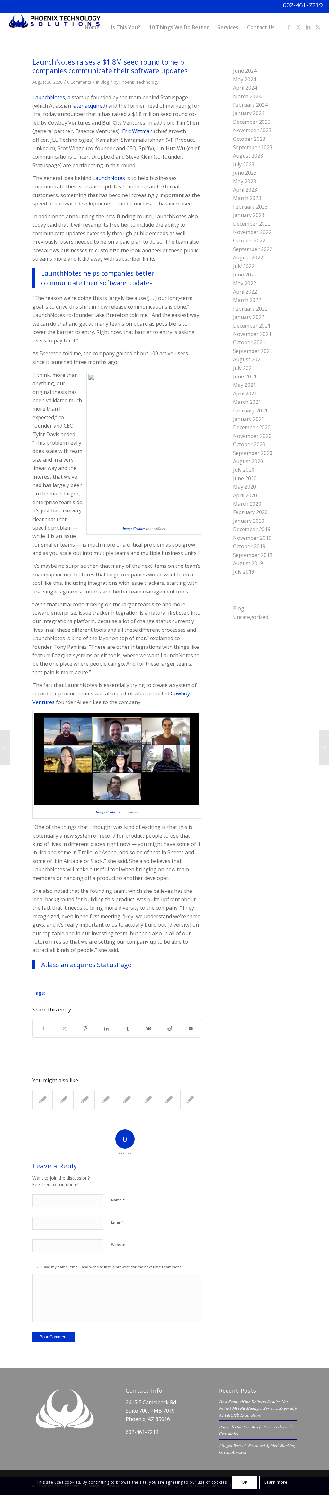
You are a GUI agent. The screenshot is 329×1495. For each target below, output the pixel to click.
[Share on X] (64, 1028)
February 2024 (250, 104)
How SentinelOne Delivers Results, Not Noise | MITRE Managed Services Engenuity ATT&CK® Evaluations (258, 1408)
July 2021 (243, 368)
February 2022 (250, 308)
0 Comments (79, 82)
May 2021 (244, 384)
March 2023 (247, 198)
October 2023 (249, 138)
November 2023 (252, 130)
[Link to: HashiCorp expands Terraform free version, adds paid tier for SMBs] (190, 1099)
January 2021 (248, 418)
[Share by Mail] (190, 1028)
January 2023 (248, 215)
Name (118, 1199)
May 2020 (244, 486)
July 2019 (243, 571)
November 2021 (252, 334)
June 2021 (245, 376)
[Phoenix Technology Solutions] (54, 27)
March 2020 (247, 503)
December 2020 (252, 427)
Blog (105, 82)
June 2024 (245, 70)
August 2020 (248, 461)
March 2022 (247, 300)
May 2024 (244, 79)
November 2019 (252, 537)
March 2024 (247, 96)
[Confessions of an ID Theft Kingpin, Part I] (5, 747)
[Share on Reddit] (169, 1028)
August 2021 (248, 359)
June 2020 (245, 478)
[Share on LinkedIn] (106, 1028)
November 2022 (252, 232)
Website (118, 1244)
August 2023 (248, 155)
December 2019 (252, 529)
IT (48, 993)
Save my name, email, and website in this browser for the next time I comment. (111, 1266)
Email (117, 1222)
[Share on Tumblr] (127, 1028)
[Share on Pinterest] (85, 1028)
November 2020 (252, 435)
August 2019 (248, 563)
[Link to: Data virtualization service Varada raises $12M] (106, 1099)
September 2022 (252, 249)
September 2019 (252, 554)
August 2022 (248, 257)
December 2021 (252, 325)
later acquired (88, 105)
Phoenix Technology (138, 82)
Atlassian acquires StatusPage (86, 964)
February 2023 (250, 206)
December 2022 (252, 223)
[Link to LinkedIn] (308, 27)
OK (244, 1482)
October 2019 (249, 546)
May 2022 (244, 283)
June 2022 (245, 274)
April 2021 (245, 393)
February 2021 (250, 410)
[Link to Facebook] (289, 27)
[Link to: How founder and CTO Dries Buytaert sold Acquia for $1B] (127, 1099)
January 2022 (248, 317)
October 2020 (249, 444)
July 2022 (243, 266)
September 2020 (252, 453)
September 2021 (252, 351)
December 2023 (252, 121)
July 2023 (243, 164)
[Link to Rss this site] (318, 27)
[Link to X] (298, 27)
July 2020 (243, 469)
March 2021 (247, 401)
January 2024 (248, 113)
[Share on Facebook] (43, 1028)
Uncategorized (250, 617)
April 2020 (245, 495)
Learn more (276, 1482)
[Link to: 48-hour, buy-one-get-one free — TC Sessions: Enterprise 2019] (148, 1099)
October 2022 (249, 240)
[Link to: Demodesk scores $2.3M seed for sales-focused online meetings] (169, 1099)
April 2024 (245, 87)
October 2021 (249, 342)
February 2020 (250, 512)
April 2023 (245, 189)
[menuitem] (92, 27)
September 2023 (252, 147)
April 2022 (245, 291)
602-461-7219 (303, 5)
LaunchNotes (48, 97)
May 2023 (244, 181)
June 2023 (245, 172)
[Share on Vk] (148, 1028)
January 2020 (248, 520)
